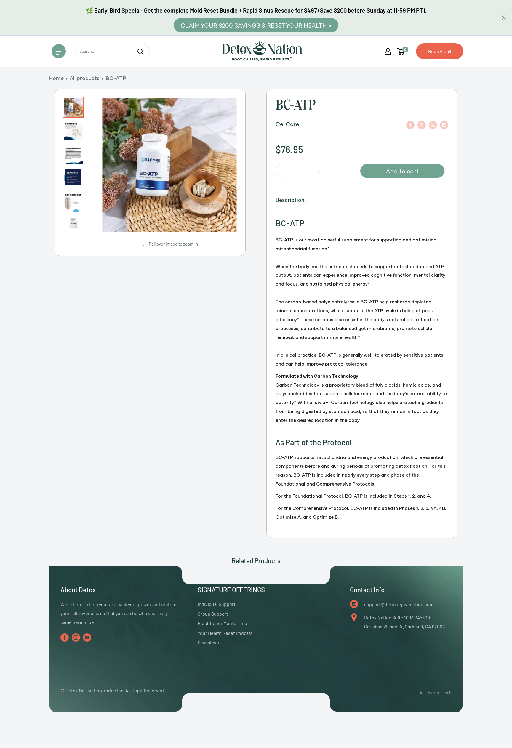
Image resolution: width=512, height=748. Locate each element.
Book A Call (439, 51)
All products (85, 77)
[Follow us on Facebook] (64, 637)
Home (56, 77)
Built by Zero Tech (435, 692)
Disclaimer (209, 642)
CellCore (287, 124)
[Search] (140, 51)
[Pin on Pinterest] (421, 124)
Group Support (213, 613)
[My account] (388, 51)
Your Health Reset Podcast (225, 633)
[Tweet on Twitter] (433, 124)
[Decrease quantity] (283, 171)
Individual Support (217, 604)
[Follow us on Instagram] (76, 637)
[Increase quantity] (353, 171)
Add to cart (402, 171)
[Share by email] (444, 124)
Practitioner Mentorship (222, 623)
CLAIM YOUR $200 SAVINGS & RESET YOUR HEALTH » (256, 25)
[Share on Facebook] (410, 124)
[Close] (504, 18)
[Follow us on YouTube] (87, 637)
